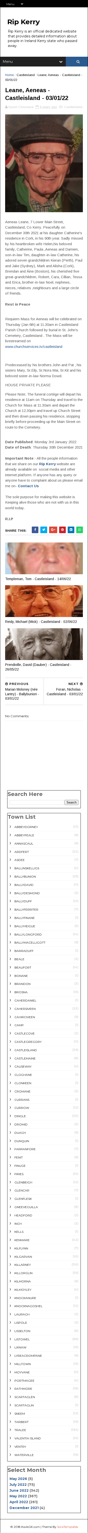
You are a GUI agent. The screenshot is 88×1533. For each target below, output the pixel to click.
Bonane (21, 976)
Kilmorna (22, 1281)
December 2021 (24, 1508)
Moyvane (22, 1372)
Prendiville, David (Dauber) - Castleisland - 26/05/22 (38, 667)
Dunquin (21, 1141)
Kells (18, 1232)
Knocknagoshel (28, 1306)
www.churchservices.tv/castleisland (33, 346)
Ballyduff (23, 901)
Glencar (21, 1190)
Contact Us (28, 486)
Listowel (22, 1339)
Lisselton (22, 1331)
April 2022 (19, 1502)
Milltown (22, 1364)
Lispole (20, 1322)
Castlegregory (28, 1042)
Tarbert (21, 1422)
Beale (19, 959)
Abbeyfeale (24, 835)
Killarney (22, 1265)
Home (9, 75)
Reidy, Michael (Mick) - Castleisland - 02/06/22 (41, 622)
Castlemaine (25, 1058)
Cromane (22, 1091)
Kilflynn (21, 1248)
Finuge (20, 1166)
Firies (18, 1174)
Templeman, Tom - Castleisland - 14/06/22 (38, 579)
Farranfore (25, 1149)
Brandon (22, 984)
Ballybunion (25, 876)
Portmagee (24, 1380)
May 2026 (18, 1479)
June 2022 (19, 1490)
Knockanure (25, 1298)
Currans (21, 1100)
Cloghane (23, 1075)
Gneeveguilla (26, 1207)
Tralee (20, 1430)
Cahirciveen (24, 1017)
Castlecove (24, 1033)
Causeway (23, 1066)
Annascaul (23, 843)
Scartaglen (24, 1397)
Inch (18, 1223)
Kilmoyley (22, 1289)
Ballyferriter (26, 909)
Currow (21, 1108)
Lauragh (22, 1314)
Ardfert (21, 852)
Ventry (20, 1446)
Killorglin (23, 1273)
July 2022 (18, 1484)
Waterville (24, 1455)
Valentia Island (27, 1438)
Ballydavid (23, 885)
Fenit (18, 1157)
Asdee (19, 860)
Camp (19, 1025)
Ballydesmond (27, 893)
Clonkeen (22, 1083)
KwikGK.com (30, 1527)
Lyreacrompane (28, 1355)
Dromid (21, 1124)
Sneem (19, 1413)
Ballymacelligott (29, 942)
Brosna (21, 992)
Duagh (20, 1133)
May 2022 (18, 1496)
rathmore (23, 1388)
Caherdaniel (25, 1000)
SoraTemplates (67, 1527)
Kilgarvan (23, 1256)
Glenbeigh (23, 1182)
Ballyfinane (24, 918)
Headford (23, 1215)
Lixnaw (20, 1347)
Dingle (20, 1116)
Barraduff (23, 951)
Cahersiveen (25, 1009)
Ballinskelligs (26, 868)
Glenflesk (23, 1199)
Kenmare (22, 1240)
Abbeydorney (26, 827)
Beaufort (22, 967)
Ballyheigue (24, 926)
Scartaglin (24, 1405)
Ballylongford (28, 934)
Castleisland (26, 75)
